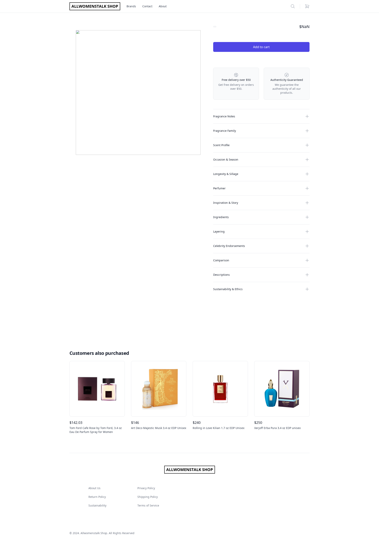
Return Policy (97, 497)
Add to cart (261, 47)
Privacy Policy (146, 488)
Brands (131, 6)
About (163, 6)
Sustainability (97, 505)
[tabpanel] (138, 92)
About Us (94, 488)
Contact (147, 6)
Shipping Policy (147, 497)
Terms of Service (148, 505)
